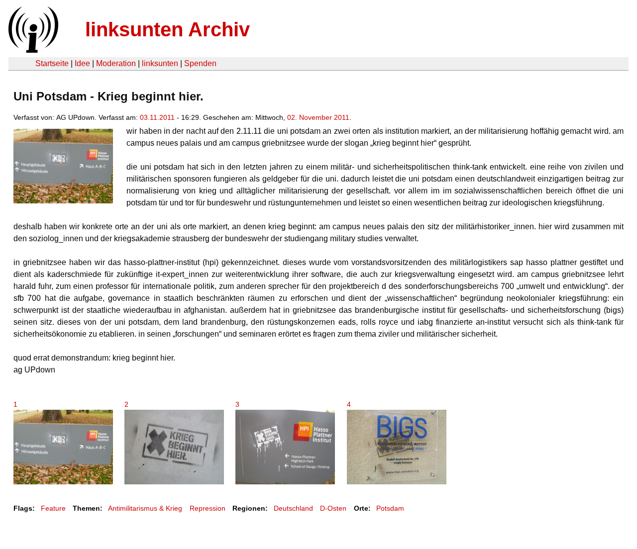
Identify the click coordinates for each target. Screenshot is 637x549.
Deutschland (293, 508)
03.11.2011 (157, 117)
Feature (53, 508)
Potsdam (390, 508)
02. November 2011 (318, 117)
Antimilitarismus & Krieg (145, 508)
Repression (207, 508)
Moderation (116, 63)
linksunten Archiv (167, 29)
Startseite (52, 63)
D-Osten (333, 508)
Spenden (200, 63)
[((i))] (32, 50)
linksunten (160, 63)
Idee (82, 63)
